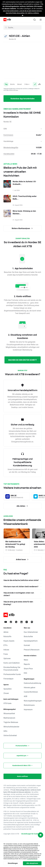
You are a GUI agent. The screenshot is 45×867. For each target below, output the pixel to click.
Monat (19, 84)
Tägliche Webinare (10, 722)
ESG (25, 673)
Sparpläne (7, 689)
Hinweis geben (29, 687)
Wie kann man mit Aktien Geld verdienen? (20, 586)
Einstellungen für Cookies (30, 834)
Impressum (28, 709)
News (26, 660)
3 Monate (27, 84)
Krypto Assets (8, 641)
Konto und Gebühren (11, 663)
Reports (27, 664)
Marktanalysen (9, 718)
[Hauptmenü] (40, 19)
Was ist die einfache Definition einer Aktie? (21, 580)
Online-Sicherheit (10, 735)
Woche (12, 84)
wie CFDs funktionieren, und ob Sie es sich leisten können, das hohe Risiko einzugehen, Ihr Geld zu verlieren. (22, 12)
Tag (6, 84)
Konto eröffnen (22, 776)
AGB (25, 696)
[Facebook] (11, 622)
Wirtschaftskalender (11, 726)
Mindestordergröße (10, 147)
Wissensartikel (9, 713)
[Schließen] (22, 15)
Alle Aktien (21, 506)
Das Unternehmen (31, 632)
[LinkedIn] (21, 622)
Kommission (8, 135)
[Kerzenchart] (39, 84)
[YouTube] (5, 622)
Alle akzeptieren (32, 863)
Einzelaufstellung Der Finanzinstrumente (11, 668)
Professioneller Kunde (12, 674)
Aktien (5, 632)
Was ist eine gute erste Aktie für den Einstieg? (18, 603)
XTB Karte (7, 703)
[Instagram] (26, 622)
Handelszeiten (8, 154)
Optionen (7, 658)
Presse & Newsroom (32, 649)
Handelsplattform (31, 641)
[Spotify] (32, 622)
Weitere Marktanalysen (21, 228)
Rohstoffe (7, 636)
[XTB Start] (6, 20)
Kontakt (27, 645)
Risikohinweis (29, 705)
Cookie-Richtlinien (31, 692)
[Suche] (34, 19)
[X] (16, 622)
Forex (5, 654)
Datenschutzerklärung (32, 683)
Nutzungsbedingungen (33, 700)
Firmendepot (8, 678)
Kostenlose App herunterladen (23, 98)
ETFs (5, 645)
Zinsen (6, 693)
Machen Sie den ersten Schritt (22, 360)
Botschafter (28, 636)
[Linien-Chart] (35, 84)
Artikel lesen (21, 559)
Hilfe (5, 731)
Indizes (6, 649)
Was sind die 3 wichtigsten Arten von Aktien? (18, 594)
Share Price (28, 668)
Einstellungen (13, 863)
